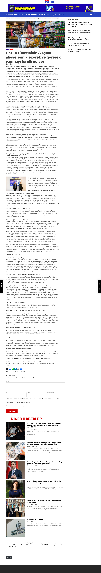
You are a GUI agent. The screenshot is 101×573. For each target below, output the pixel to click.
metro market (17, 371)
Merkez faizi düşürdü (35, 519)
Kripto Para (18, 15)
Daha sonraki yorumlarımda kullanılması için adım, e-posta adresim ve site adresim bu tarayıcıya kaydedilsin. (33, 398)
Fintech (47, 15)
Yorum (8, 381)
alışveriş (10, 371)
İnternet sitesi (50, 392)
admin (7, 64)
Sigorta (54, 15)
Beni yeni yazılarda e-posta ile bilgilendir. (17, 406)
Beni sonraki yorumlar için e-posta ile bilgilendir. (19, 402)
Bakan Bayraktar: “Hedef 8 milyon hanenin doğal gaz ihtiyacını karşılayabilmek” (45, 463)
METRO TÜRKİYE (24, 371)
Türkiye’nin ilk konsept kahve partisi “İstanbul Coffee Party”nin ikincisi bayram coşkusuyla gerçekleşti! (44, 425)
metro (13, 371)
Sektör (27, 15)
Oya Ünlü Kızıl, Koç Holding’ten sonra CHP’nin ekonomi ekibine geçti (78, 44)
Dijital (40, 15)
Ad (7, 392)
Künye (61, 15)
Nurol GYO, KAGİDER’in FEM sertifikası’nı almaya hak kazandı (79, 50)
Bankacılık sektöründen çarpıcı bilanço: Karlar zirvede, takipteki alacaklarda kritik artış (44, 443)
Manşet (7, 49)
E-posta (28, 392)
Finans (34, 15)
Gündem (9, 15)
